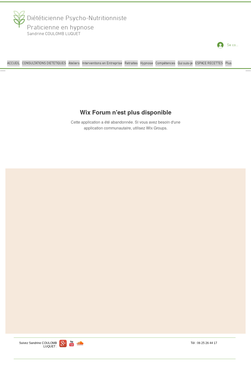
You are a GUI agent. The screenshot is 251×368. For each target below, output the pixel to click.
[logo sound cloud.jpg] (80, 343)
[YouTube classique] (71, 343)
